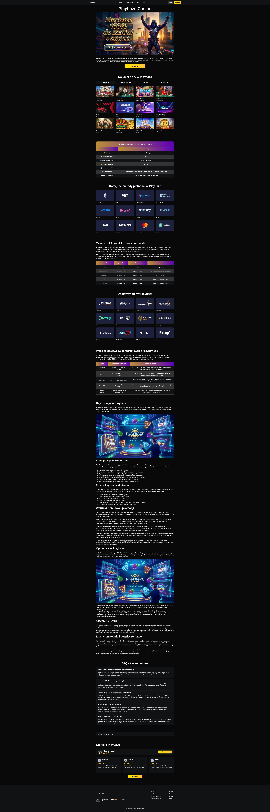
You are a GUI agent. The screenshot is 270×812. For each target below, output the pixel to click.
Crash (143, 82)
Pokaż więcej (135, 776)
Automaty (163, 82)
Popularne (104, 82)
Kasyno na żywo (124, 82)
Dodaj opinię (165, 752)
